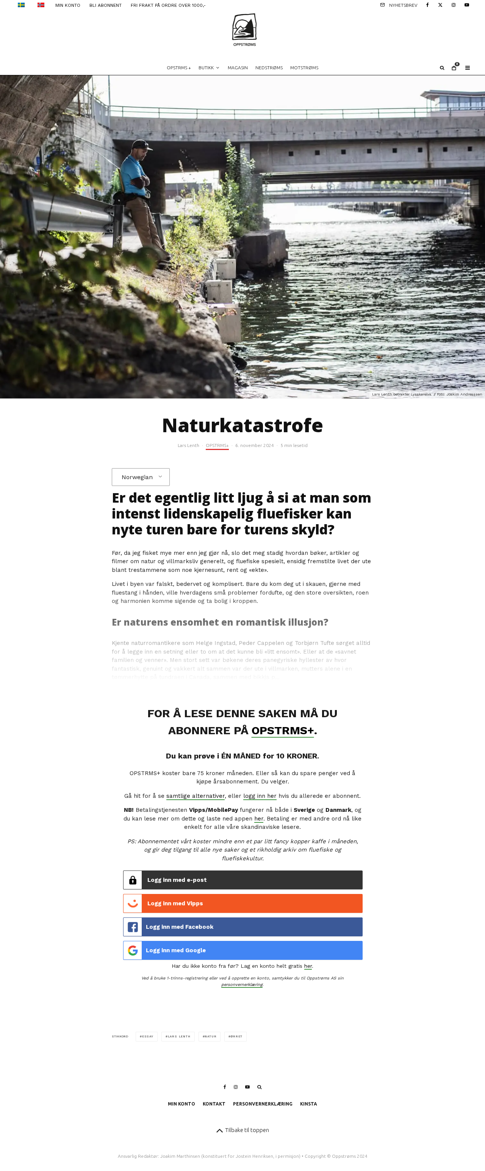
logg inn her (260, 796)
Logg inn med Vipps (174, 903)
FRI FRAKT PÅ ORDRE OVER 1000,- (168, 5)
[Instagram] (453, 4)
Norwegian (137, 477)
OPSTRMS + (179, 67)
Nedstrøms (269, 67)
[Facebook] (427, 4)
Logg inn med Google (176, 950)
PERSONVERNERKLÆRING (263, 1103)
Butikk (206, 67)
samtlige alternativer (195, 796)
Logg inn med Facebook (179, 926)
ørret (236, 1036)
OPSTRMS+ (217, 445)
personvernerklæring (242, 984)
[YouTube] (467, 4)
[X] (440, 4)
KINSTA (308, 1103)
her (258, 818)
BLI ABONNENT (105, 5)
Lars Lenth (188, 445)
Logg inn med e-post (176, 880)
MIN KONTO (67, 5)
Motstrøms (304, 67)
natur (210, 1036)
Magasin (238, 67)
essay (147, 1036)
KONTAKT (214, 1103)
